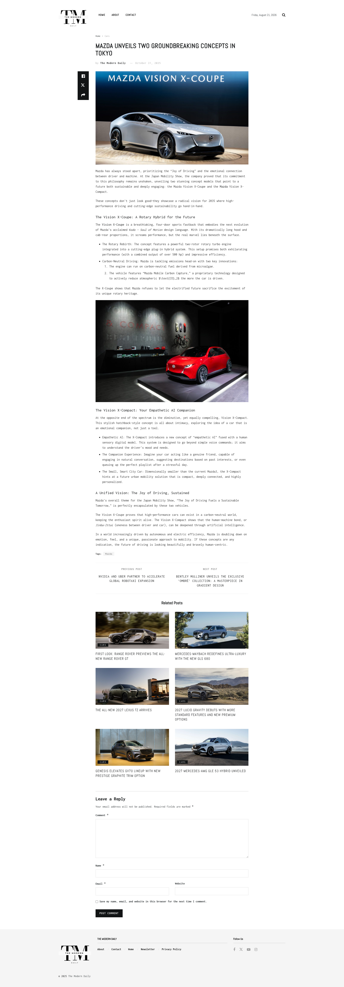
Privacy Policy (171, 949)
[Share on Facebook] (83, 76)
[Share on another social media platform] (83, 95)
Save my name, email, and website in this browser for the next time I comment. (153, 901)
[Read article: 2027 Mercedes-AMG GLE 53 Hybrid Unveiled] (211, 747)
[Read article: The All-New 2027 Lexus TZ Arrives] (132, 686)
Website (180, 883)
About (115, 15)
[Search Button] (283, 15)
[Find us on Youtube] (248, 949)
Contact (131, 15)
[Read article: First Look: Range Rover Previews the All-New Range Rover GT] (132, 630)
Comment (102, 815)
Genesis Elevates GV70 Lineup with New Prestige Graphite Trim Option (128, 773)
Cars (107, 36)
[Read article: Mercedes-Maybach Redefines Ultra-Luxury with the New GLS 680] (211, 630)
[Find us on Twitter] (241, 949)
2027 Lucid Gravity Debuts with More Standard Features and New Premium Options (205, 715)
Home (102, 15)
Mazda (224, 186)
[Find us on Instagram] (255, 949)
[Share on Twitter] (83, 85)
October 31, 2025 (148, 63)
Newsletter (148, 949)
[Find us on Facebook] (234, 949)
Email (101, 883)
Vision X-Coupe (113, 224)
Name (100, 865)
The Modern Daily (113, 63)
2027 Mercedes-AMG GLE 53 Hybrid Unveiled (210, 771)
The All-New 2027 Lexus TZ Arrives (124, 710)
